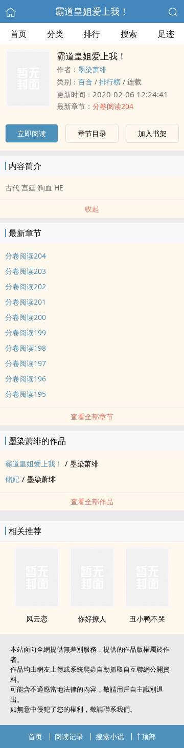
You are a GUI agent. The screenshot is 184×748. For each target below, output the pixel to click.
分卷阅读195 (25, 394)
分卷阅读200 (25, 317)
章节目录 (92, 133)
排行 (92, 33)
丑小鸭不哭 (147, 619)
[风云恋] (37, 605)
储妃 (12, 479)
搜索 (129, 33)
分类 (55, 33)
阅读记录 (69, 736)
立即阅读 (31, 133)
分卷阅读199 (25, 332)
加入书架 (152, 133)
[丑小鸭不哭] (147, 605)
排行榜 (110, 82)
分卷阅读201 (25, 302)
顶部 (149, 736)
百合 (85, 82)
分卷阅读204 (113, 106)
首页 (18, 33)
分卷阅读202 (25, 286)
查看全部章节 (92, 416)
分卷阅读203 (25, 271)
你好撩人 (92, 619)
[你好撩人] (92, 605)
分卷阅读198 (25, 348)
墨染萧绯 (92, 69)
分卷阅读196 (25, 378)
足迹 (166, 33)
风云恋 (37, 619)
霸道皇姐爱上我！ (92, 11)
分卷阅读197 (25, 363)
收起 (92, 208)
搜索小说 (110, 736)
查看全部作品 (92, 501)
